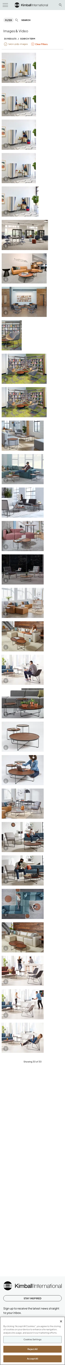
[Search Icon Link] (60, 5)
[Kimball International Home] (31, 4)
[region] (32, 1341)
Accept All (32, 1358)
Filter (8, 20)
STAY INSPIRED (32, 1298)
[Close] (61, 1321)
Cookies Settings (33, 1339)
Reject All (32, 1349)
